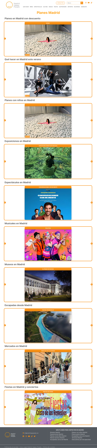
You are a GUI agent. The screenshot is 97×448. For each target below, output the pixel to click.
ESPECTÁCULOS (38, 6)
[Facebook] (23, 436)
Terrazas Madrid (77, 438)
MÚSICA (51, 6)
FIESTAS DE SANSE (48, 391)
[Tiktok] (91, 3)
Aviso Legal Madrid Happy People (30, 447)
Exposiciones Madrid (56, 434)
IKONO (48, 23)
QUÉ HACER (26, 6)
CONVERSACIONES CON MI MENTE (48, 187)
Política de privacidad (11, 447)
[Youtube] (89, 3)
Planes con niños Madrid (79, 432)
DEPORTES (70, 6)
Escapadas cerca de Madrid (59, 439)
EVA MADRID (48, 64)
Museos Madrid (55, 432)
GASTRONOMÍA (63, 6)
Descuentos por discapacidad (81, 439)
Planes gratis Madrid (78, 434)
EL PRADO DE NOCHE (48, 269)
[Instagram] (86, 3)
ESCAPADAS (77, 6)
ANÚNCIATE (84, 6)
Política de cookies (49, 447)
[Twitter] (35, 436)
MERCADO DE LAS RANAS (48, 351)
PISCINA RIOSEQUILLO (48, 310)
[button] (5, 39)
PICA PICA (48, 228)
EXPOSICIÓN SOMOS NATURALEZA (48, 146)
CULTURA (45, 6)
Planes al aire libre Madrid (58, 436)
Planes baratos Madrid (57, 438)
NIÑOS (31, 6)
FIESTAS (56, 6)
